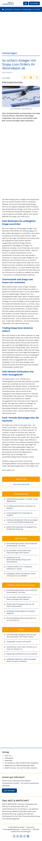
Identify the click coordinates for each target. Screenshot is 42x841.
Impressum (30, 827)
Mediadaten (9, 758)
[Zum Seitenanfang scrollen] (38, 837)
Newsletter (9, 760)
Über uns (8, 756)
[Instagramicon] (17, 836)
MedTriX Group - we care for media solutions (21, 768)
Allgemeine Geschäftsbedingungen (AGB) (19, 765)
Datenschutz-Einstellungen (21, 831)
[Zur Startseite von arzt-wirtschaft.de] (8, 3)
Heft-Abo (36, 829)
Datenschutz (26, 829)
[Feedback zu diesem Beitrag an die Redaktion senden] (37, 77)
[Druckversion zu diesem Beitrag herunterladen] (24, 77)
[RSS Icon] (21, 836)
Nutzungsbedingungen (11, 829)
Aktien (31, 231)
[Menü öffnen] (25, 3)
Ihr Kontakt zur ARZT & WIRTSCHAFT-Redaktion (21, 763)
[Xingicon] (24, 836)
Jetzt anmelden (9, 791)
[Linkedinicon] (28, 836)
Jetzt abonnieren (20, 484)
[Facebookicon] (14, 836)
